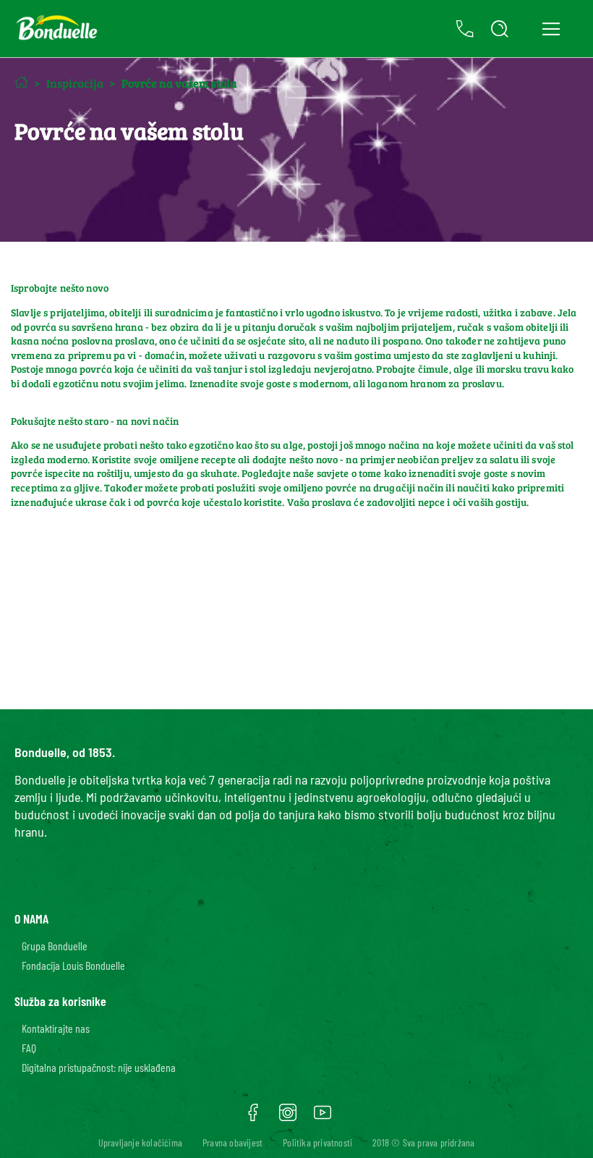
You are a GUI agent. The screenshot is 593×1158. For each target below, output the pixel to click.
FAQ (29, 1048)
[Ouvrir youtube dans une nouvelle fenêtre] (322, 1117)
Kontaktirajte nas (56, 1028)
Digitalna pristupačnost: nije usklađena (99, 1067)
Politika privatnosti (317, 1142)
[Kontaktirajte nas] (465, 29)
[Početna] (21, 82)
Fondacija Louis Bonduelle (73, 965)
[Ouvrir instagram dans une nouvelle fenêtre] (287, 1117)
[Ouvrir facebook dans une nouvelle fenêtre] (253, 1117)
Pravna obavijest (232, 1142)
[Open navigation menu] (551, 29)
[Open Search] (499, 29)
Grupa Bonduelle (55, 945)
